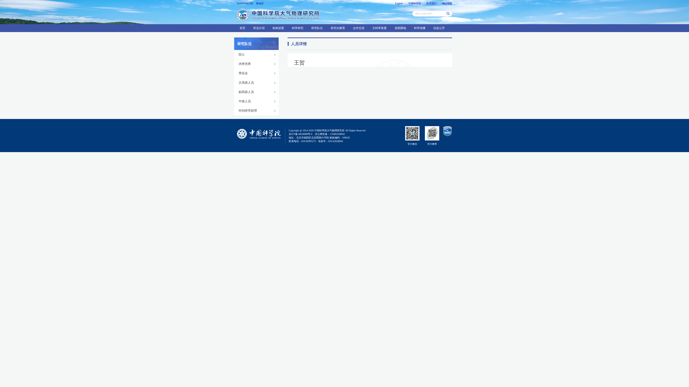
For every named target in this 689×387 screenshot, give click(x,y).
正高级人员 (246, 82)
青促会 (243, 73)
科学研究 (297, 28)
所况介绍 (259, 28)
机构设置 (278, 28)
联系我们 (431, 3)
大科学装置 (379, 28)
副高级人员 (246, 92)
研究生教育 (338, 28)
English (399, 3)
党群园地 (400, 28)
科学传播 (419, 28)
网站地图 (447, 3)
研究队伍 (317, 28)
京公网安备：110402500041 (330, 134)
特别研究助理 (248, 110)
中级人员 (245, 101)
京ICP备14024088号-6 (300, 134)
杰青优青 (245, 64)
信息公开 (439, 28)
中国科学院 (414, 3)
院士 (242, 54)
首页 (242, 28)
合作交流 (358, 28)
